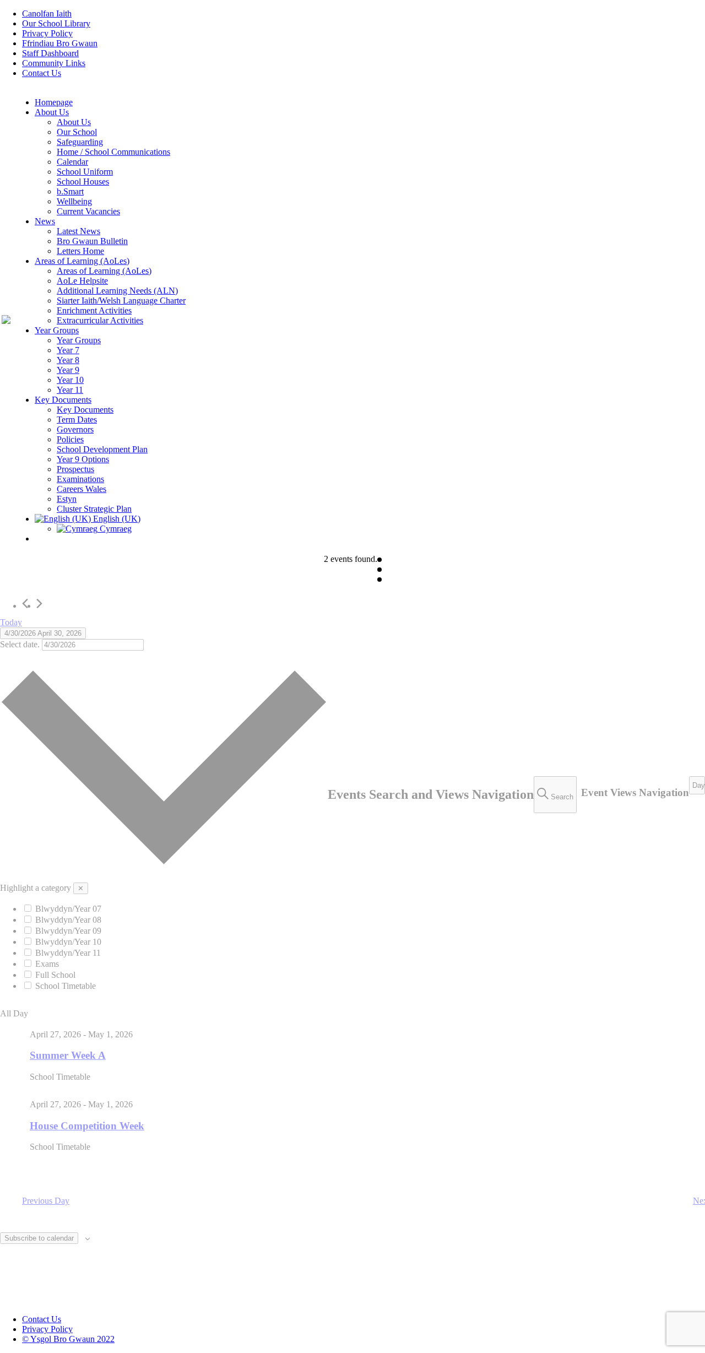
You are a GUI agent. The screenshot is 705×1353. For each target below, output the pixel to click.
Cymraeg (114, 528)
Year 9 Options (83, 459)
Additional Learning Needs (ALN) (117, 290)
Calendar (72, 161)
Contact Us (41, 73)
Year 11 (70, 389)
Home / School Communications (113, 151)
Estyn (67, 499)
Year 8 (68, 360)
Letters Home (80, 251)
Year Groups (57, 330)
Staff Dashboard (50, 53)
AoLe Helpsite (82, 280)
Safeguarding (80, 142)
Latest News (78, 231)
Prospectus (75, 469)
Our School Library (56, 23)
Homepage (54, 102)
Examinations (80, 479)
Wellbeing (74, 201)
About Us (52, 112)
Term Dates (77, 419)
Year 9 (68, 370)
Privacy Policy (47, 33)
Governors (75, 429)
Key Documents (63, 399)
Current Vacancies (88, 211)
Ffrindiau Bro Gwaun (59, 43)
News (45, 221)
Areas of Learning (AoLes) (82, 261)
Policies (70, 439)
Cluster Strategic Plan (94, 508)
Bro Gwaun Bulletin (92, 241)
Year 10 (70, 380)
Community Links (53, 63)
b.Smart (70, 191)
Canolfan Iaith (47, 13)
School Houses (83, 181)
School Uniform (85, 171)
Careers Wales (81, 489)
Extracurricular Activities (100, 320)
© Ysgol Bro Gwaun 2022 (68, 1339)
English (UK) (115, 518)
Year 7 (68, 350)
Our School (77, 132)
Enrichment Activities (94, 310)
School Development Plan (102, 449)
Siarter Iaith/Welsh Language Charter (121, 300)
